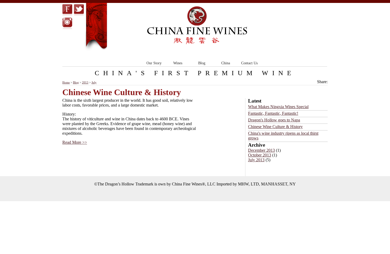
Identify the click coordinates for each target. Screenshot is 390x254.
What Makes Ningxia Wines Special (278, 106)
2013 (85, 82)
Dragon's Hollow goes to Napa (274, 120)
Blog (201, 63)
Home (66, 82)
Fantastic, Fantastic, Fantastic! (273, 113)
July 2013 (256, 160)
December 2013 (261, 150)
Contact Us (249, 63)
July (94, 82)
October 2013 (259, 155)
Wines (177, 63)
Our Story (154, 63)
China (225, 63)
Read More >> (74, 142)
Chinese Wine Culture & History (275, 126)
